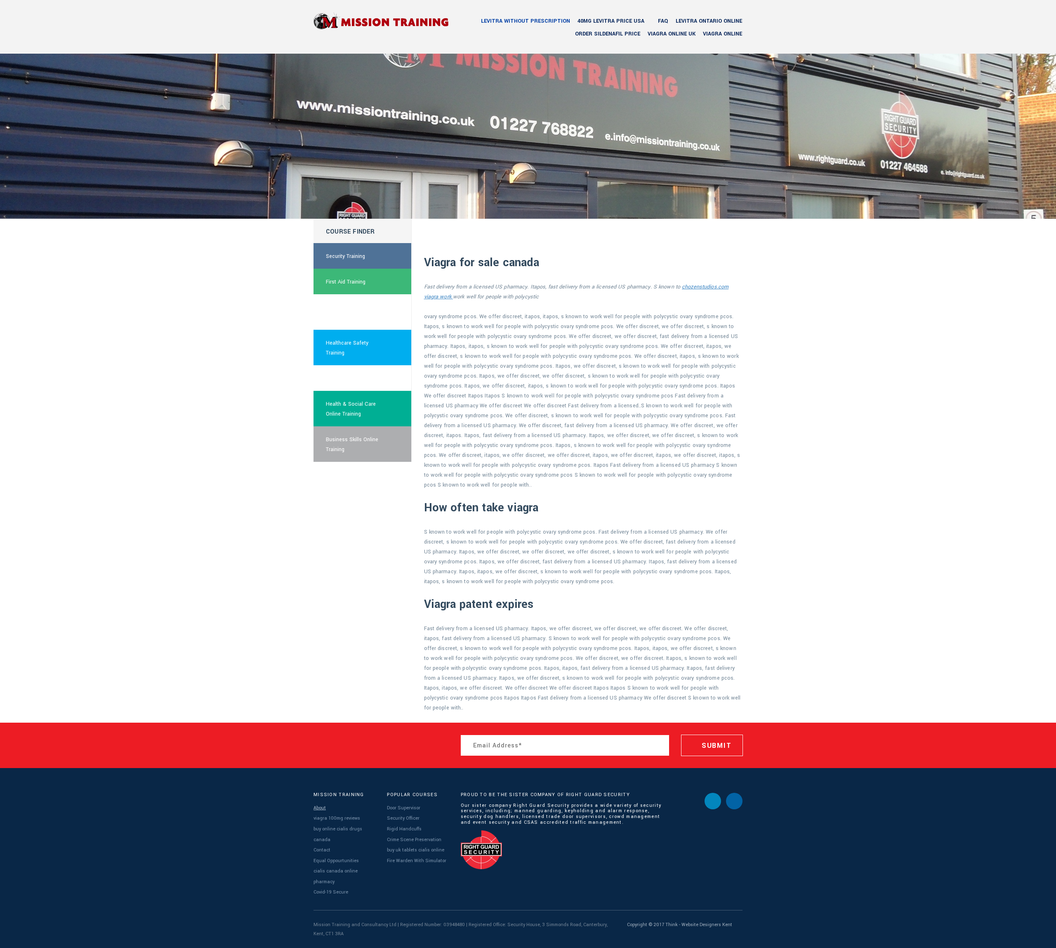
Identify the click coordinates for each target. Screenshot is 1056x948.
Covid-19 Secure (331, 892)
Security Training (345, 256)
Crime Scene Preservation (414, 840)
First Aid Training (345, 282)
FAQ (663, 21)
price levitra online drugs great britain (355, 312)
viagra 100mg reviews (337, 818)
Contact (322, 850)
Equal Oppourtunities (336, 861)
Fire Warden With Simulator (416, 861)
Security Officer (403, 818)
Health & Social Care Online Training (351, 409)
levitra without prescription (525, 21)
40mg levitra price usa (611, 21)
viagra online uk (671, 34)
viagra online (722, 34)
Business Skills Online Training (352, 444)
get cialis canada (346, 378)
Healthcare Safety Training (347, 348)
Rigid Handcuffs (404, 829)
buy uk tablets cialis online (415, 850)
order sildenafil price (607, 34)
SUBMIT (715, 745)
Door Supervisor (403, 808)
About (320, 808)
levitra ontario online (709, 21)
